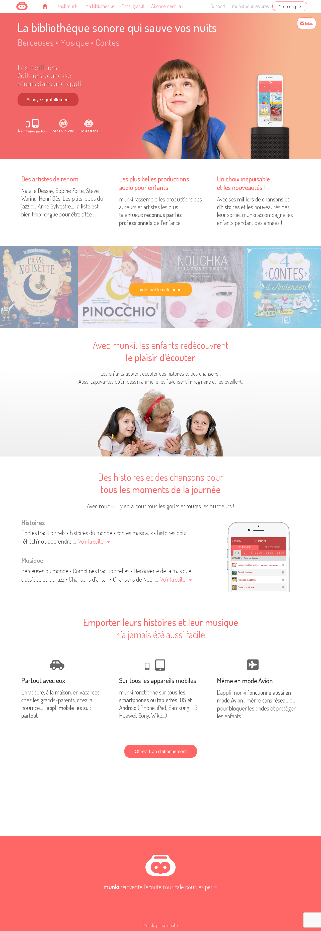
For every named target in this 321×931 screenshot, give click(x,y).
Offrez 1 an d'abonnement (161, 751)
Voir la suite (91, 541)
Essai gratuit (133, 6)
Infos (308, 23)
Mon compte (290, 6)
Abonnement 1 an (167, 6)
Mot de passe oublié (160, 925)
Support (217, 6)
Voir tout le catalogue (160, 289)
